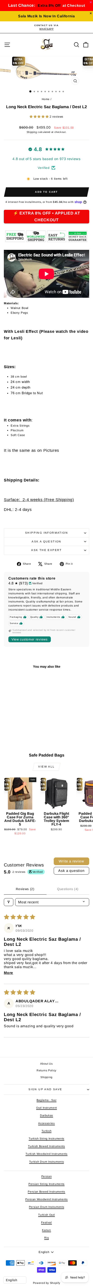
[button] (40, 116)
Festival (46, 1222)
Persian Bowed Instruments (46, 1191)
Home (46, 99)
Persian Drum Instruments (46, 1207)
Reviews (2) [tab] (25, 889)
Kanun (46, 1230)
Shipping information (46, 532)
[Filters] (8, 902)
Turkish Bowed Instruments (46, 1146)
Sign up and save (45, 1089)
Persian (46, 1176)
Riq (46, 1237)
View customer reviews (30, 639)
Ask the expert (46, 550)
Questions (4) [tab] (68, 889)
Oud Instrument (46, 1107)
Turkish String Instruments (46, 1138)
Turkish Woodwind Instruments (46, 1153)
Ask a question (46, 541)
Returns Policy (46, 1070)
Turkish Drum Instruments (46, 1161)
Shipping (32, 132)
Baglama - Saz (46, 1100)
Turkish (47, 1131)
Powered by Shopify (46, 1283)
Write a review (71, 861)
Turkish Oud (46, 1214)
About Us (46, 1063)
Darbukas (46, 1115)
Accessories (46, 1123)
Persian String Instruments (46, 1184)
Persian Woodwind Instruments (46, 1199)
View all (46, 766)
